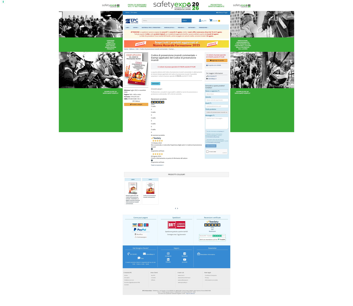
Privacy (207, 277)
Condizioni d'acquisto (211, 275)
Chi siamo (134, 12)
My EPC (203, 21)
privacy (221, 131)
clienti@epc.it (212, 79)
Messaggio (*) (209, 115)
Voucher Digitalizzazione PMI (132, 282)
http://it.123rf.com (190, 293)
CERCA (185, 20)
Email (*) (208, 103)
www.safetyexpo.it (183, 280)
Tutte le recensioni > (157, 165)
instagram (168, 256)
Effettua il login (223, 12)
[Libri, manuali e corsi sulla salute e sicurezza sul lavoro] (131, 21)
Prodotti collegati (136, 104)
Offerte (153, 280)
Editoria (131, 49)
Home (127, 12)
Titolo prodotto (210, 109)
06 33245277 (212, 76)
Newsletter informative (207, 254)
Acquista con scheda (214, 65)
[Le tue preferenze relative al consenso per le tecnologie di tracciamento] (3, 1)
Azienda (208, 97)
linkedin (168, 262)
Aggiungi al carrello (217, 60)
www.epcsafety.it (182, 282)
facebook (185, 256)
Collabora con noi (129, 280)
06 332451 (133, 254)
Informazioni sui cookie (211, 280)
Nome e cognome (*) (212, 91)
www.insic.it (181, 275)
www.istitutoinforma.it (184, 277)
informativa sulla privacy (213, 137)
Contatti (126, 285)
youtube (184, 262)
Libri (137, 49)
